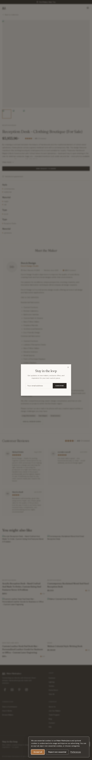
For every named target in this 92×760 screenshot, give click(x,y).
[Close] (68, 367)
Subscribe (59, 386)
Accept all (38, 752)
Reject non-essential (57, 752)
